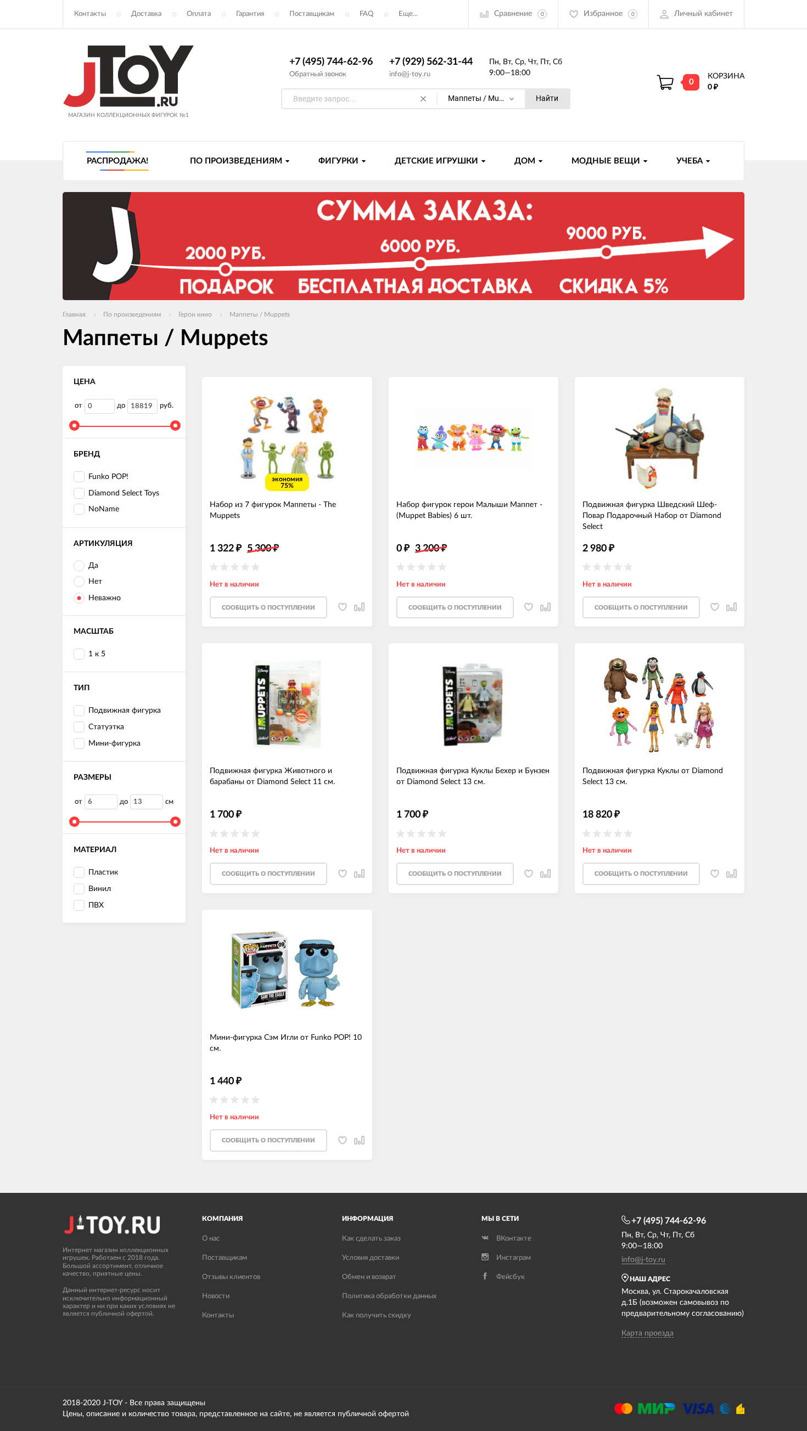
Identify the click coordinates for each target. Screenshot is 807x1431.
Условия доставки (370, 1257)
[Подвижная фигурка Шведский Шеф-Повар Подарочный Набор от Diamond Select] (659, 438)
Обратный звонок (317, 74)
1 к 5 (96, 654)
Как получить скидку (376, 1315)
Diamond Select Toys (123, 493)
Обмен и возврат (369, 1277)
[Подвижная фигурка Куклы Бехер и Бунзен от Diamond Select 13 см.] (473, 704)
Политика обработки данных (389, 1296)
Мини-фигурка (114, 743)
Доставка (146, 14)
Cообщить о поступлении (268, 608)
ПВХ (96, 905)
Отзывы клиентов (231, 1277)
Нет (95, 581)
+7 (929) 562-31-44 (431, 62)
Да (93, 566)
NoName (103, 509)
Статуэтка (106, 727)
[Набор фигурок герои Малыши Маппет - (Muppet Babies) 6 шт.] (473, 438)
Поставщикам (311, 14)
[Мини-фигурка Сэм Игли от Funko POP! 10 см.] (287, 971)
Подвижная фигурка (124, 710)
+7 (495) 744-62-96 (331, 62)
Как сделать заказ (371, 1238)
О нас (211, 1238)
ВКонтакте (513, 1238)
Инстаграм (513, 1257)
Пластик (103, 872)
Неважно (104, 598)
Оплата (199, 14)
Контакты (90, 14)
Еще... (408, 14)
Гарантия (250, 14)
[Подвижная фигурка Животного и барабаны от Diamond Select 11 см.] (287, 704)
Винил (99, 889)
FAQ (366, 14)
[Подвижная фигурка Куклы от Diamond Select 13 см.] (659, 704)
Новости (215, 1296)
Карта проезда (647, 1333)
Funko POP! (108, 477)
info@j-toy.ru (409, 74)
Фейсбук (510, 1277)
